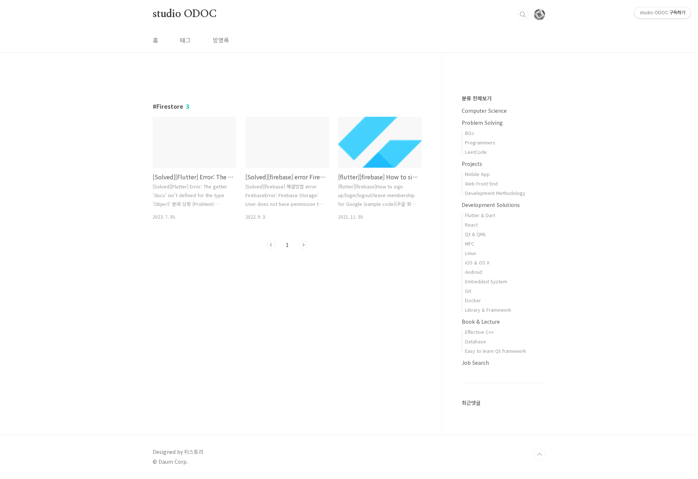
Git (468, 290)
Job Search (475, 362)
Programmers (480, 142)
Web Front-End (481, 183)
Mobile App (477, 174)
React (471, 224)
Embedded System (486, 281)
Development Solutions (491, 204)
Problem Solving (482, 122)
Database (475, 341)
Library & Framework (488, 309)
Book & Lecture (481, 321)
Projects (472, 163)
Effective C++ (479, 331)
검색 (522, 14)
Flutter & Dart (480, 215)
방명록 (221, 40)
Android (473, 271)
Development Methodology (495, 192)
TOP (539, 454)
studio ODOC (184, 14)
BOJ (469, 132)
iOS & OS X (477, 262)
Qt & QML (475, 234)
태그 (185, 40)
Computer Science (484, 110)
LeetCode (476, 151)
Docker (473, 300)
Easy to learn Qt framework (495, 350)
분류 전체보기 (477, 98)
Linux (470, 253)
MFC (469, 243)
